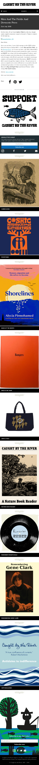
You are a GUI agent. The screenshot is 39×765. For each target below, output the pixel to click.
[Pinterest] (15, 82)
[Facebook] (10, 82)
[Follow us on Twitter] (25, 151)
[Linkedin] (25, 82)
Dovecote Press (7, 49)
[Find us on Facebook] (14, 151)
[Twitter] (20, 82)
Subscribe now (19, 147)
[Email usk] (36, 151)
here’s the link (9, 72)
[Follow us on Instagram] (2, 151)
